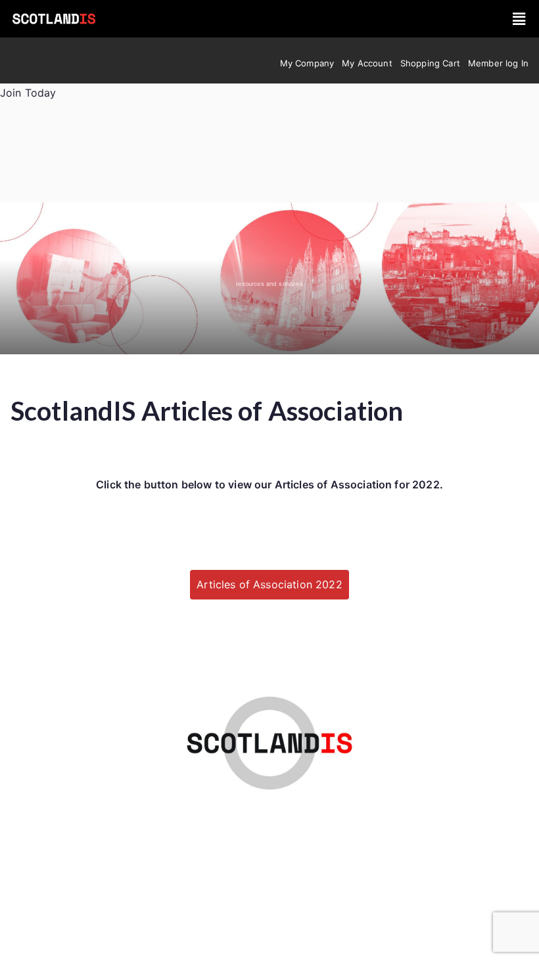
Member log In (498, 63)
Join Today (28, 92)
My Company (307, 63)
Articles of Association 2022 (269, 584)
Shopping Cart (430, 63)
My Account (367, 63)
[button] (519, 19)
